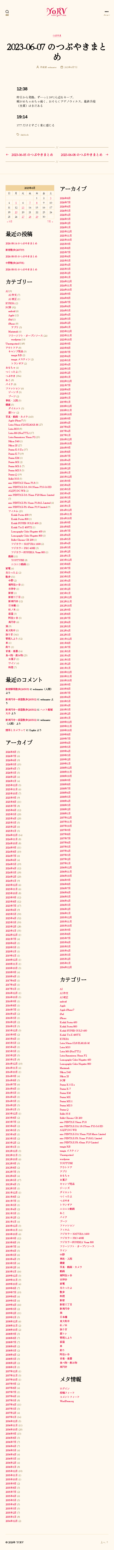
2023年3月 (11, 922)
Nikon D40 (13, 441)
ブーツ (12, 396)
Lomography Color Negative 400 (26, 531)
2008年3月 (11, 1358)
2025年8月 (11, 801)
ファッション (13, 388)
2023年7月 (11, 905)
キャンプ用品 (15, 351)
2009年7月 (11, 1292)
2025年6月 (11, 810)
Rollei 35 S (13, 478)
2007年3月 (11, 1408)
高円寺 (12, 622)
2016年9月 (11, 1001)
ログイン (65, 1388)
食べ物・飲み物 (14, 655)
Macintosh (13, 331)
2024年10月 (12, 843)
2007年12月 (12, 1371)
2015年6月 (11, 1038)
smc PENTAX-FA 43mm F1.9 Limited (27, 507)
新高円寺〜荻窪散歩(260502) (21, 699)
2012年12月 (12, 1151)
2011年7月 (11, 1200)
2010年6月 (11, 1250)
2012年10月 (12, 1159)
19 (16, 212)
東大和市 (10, 630)
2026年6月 (11, 760)
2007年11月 (12, 1375)
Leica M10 (13, 428)
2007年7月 (11, 1392)
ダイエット (14, 408)
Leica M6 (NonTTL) (18, 433)
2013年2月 (11, 1142)
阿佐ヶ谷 (13, 618)
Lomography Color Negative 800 (26, 535)
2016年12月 (12, 993)
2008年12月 (12, 1321)
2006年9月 (11, 1433)
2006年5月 (11, 1450)
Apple (11, 315)
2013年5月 (11, 1130)
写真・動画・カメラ (17, 416)
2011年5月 (11, 1205)
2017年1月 (11, 988)
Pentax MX (13, 462)
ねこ (8, 380)
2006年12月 (12, 1421)
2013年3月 (11, 1138)
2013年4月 (11, 1134)
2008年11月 (12, 1325)
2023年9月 (11, 897)
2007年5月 (11, 1400)
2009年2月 (11, 1313)
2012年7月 (11, 1171)
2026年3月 (11, 772)
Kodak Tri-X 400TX (21, 527)
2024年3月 (11, 872)
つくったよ (12, 371)
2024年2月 (11, 876)
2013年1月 (11, 1146)
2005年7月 (11, 1491)
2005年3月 (11, 1508)
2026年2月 (11, 776)
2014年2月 (11, 1105)
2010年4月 (11, 1259)
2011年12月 (12, 1192)
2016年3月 (11, 1018)
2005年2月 (11, 1512)
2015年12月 (12, 1030)
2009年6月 (11, 1296)
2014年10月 (12, 1072)
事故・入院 (12, 400)
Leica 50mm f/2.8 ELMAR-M (23, 424)
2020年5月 (11, 947)
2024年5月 (11, 864)
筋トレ (12, 412)
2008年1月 (11, 1367)
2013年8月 (11, 1117)
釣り (8, 647)
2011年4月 (11, 1209)
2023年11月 (12, 889)
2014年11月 (12, 1067)
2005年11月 (12, 1475)
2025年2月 (11, 826)
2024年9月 (11, 847)
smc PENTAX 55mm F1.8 (21, 482)
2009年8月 (11, 1288)
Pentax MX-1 (14, 466)
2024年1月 (11, 880)
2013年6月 (11, 1126)
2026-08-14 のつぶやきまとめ (21, 243)
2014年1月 (11, 1109)
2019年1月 (11, 955)
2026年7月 (11, 756)
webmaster (52, 67)
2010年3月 (11, 1263)
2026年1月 (11, 781)
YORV (20, 1542)
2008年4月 (11, 1354)
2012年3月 (11, 1188)
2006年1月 (11, 1467)
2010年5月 (11, 1255)
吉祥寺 (12, 588)
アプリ (14, 327)
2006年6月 (11, 1446)
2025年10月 (12, 793)
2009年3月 (11, 1309)
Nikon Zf (12, 445)
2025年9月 (11, 797)
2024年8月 (11, 851)
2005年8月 (11, 1487)
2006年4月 (11, 1454)
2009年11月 (12, 1279)
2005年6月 (11, 1496)
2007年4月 (11, 1404)
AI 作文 (12, 295)
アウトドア (12, 347)
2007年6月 (11, 1396)
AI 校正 (12, 299)
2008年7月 (11, 1342)
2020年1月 (11, 951)
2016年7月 (11, 1009)
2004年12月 (12, 1521)
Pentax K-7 (13, 453)
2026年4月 (11, 768)
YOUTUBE (17, 560)
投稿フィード (67, 1392)
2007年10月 (12, 1379)
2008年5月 (11, 1350)
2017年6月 (11, 980)
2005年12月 (12, 1471)
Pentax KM (13, 457)
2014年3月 (11, 1101)
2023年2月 (11, 926)
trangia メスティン (20, 359)
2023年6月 (11, 909)
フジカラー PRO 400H (23, 548)
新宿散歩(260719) (15, 249)
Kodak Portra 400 (19, 514)
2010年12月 (12, 1225)
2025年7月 (11, 806)
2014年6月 (11, 1088)
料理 (10, 667)
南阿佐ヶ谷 (14, 584)
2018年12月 (12, 959)
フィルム (13, 511)
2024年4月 (11, 868)
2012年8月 (11, 1167)
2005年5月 (11, 1500)
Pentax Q (12, 474)
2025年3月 (11, 822)
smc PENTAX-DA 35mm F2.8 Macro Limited (31, 494)
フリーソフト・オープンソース (25, 335)
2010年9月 (11, 1238)
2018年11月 (12, 964)
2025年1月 (11, 831)
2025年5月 (11, 814)
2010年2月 (11, 1267)
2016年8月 (11, 1005)
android (11, 311)
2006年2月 (11, 1462)
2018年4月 (11, 976)
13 (23, 207)
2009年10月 (12, 1284)
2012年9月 (11, 1163)
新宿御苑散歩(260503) (17, 689)
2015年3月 (11, 1051)
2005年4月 (11, 1504)
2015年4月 (11, 1047)
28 (30, 216)
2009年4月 (11, 1304)
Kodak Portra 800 (19, 519)
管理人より (12, 638)
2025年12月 (12, 785)
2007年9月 (11, 1383)
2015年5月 (11, 1043)
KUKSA (10, 303)
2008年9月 (11, 1333)
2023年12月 (12, 885)
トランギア (17, 363)
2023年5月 (11, 914)
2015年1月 (11, 1059)
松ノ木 (12, 609)
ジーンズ (13, 392)
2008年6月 (11, 1346)
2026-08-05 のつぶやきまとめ (21, 256)
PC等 (8, 307)
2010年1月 (11, 1271)
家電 (8, 568)
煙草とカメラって (15, 730)
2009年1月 (11, 1317)
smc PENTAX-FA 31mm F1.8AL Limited (29, 502)
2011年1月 (11, 1221)
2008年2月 (11, 1363)
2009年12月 (12, 1275)
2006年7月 (11, 1442)
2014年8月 (11, 1080)
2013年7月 (11, 1121)
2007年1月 (11, 1417)
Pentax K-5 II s (15, 449)
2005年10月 (12, 1479)
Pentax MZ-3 (14, 470)
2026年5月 (11, 764)
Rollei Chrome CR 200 (22, 539)
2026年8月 (11, 752)
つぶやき (57, 35)
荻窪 (10, 613)
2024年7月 (11, 855)
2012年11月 (12, 1155)
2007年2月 (11, 1412)
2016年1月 (11, 1026)
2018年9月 (11, 972)
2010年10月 (12, 1234)
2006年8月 (11, 1437)
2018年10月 (12, 968)
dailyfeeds (25, 134)
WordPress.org (67, 1401)
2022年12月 (12, 934)
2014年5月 (11, 1092)
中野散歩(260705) (15, 263)
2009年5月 (11, 1300)
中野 (10, 580)
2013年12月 (12, 1113)
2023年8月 (11, 901)
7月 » (50, 221)
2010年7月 (11, 1246)
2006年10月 (12, 1429)
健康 (8, 404)
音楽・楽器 (12, 651)
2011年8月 (11, 1196)
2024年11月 (12, 839)
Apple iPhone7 (15, 420)
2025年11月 (12, 789)
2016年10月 (12, 997)
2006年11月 (12, 1425)
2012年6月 (11, 1176)
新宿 (10, 593)
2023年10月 (12, 893)
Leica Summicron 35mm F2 (21, 437)
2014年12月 (12, 1063)
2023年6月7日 (70, 67)
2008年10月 (12, 1329)
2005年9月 (11, 1483)
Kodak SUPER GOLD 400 (24, 523)
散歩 (8, 576)
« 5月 (10, 221)
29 (37, 216)
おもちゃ (10, 367)
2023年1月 (11, 930)
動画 (10, 556)
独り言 (9, 634)
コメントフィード (70, 1397)
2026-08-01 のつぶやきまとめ (21, 269)
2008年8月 (11, 1338)
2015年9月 (11, 1034)
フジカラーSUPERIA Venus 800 (28, 552)
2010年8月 (11, 1242)
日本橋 (12, 605)
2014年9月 (11, 1076)
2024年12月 (12, 835)
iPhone (11, 323)
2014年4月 (11, 1097)
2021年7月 (11, 939)
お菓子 (12, 659)
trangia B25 (16, 355)
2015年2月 (11, 1055)
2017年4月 (11, 984)
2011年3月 (11, 1213)
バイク (9, 384)
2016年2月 (11, 1022)
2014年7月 (11, 1084)
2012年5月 (11, 1180)
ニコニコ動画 (18, 564)
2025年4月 (11, 818)
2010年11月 (12, 1230)
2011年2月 (11, 1217)
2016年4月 (11, 1013)
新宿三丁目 (14, 597)
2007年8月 (11, 1388)
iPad (10, 319)
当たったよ (12, 572)
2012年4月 (11, 1184)
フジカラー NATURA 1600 (25, 544)
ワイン (12, 663)
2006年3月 (11, 1458)
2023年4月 (11, 918)
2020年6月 (11, 943)
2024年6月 (11, 860)
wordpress (16, 339)
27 (23, 216)
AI (7, 291)
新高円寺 (13, 601)
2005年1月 (11, 1516)
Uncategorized (12, 343)
